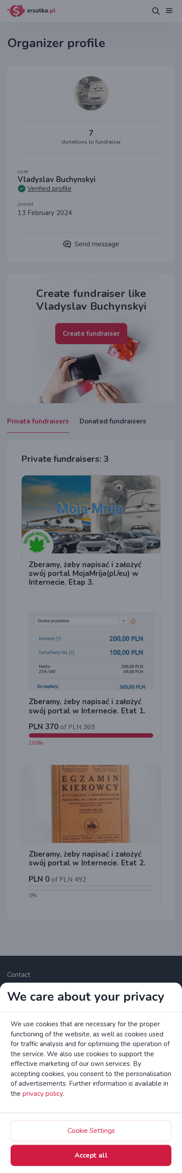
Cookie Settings (91, 1130)
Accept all (91, 1155)
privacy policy (43, 1093)
